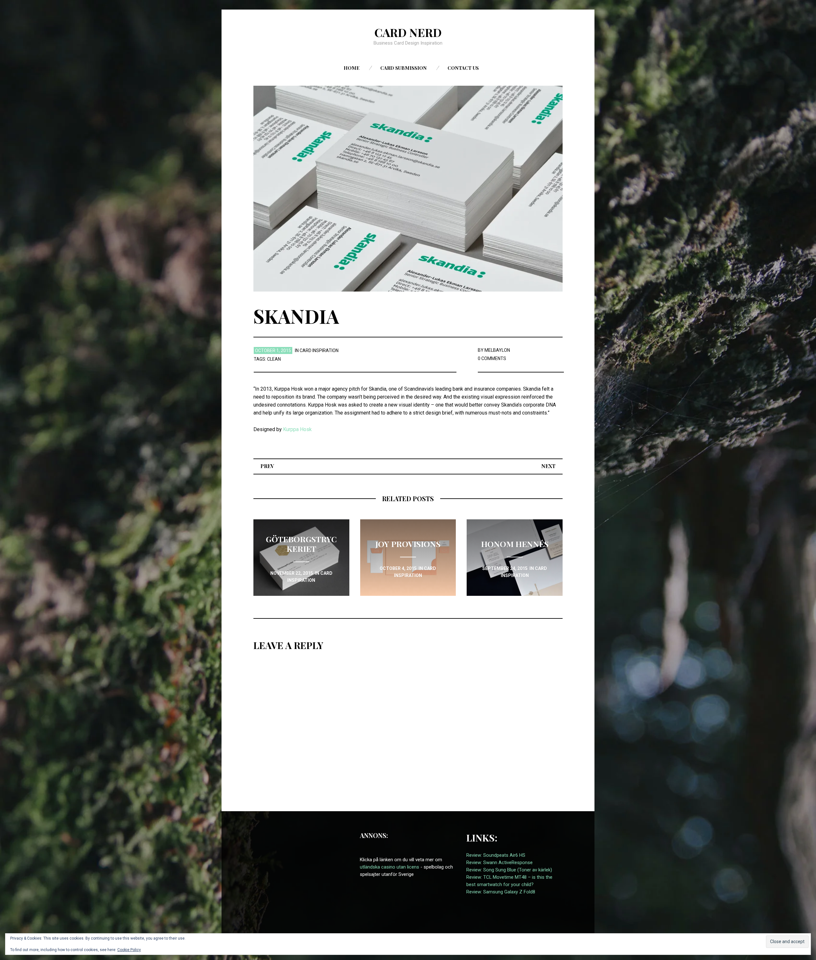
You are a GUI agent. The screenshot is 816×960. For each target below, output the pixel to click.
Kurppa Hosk (297, 429)
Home (352, 68)
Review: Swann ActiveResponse (499, 862)
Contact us (463, 68)
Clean (274, 359)
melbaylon (497, 350)
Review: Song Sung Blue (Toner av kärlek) (509, 870)
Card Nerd (408, 32)
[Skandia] (408, 188)
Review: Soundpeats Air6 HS (495, 855)
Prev (267, 466)
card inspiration (319, 350)
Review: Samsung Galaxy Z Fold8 (500, 892)
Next (548, 466)
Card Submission (403, 68)
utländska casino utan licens (389, 867)
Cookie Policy (129, 950)
